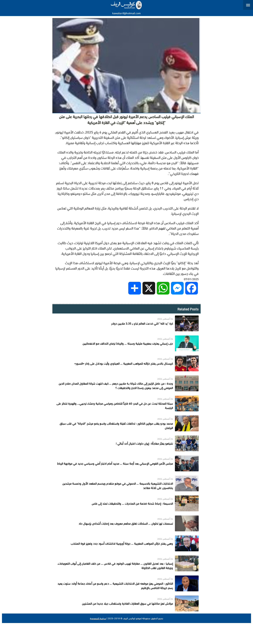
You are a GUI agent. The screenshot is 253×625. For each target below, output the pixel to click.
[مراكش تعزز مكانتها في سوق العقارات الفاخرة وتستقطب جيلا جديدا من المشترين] (126, 603)
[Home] (126, 5)
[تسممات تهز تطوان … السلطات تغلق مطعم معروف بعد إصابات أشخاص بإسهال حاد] (126, 523)
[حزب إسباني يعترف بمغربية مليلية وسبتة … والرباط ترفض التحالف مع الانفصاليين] (126, 343)
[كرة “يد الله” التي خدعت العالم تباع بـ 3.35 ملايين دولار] (126, 323)
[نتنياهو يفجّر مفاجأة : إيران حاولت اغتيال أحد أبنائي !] (126, 443)
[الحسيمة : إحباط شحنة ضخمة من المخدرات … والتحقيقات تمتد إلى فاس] (126, 503)
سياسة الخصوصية (98, 618)
